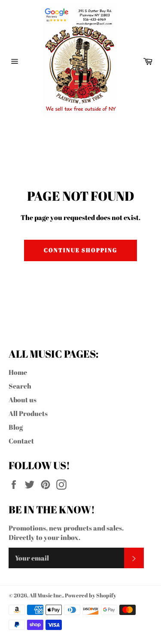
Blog (16, 427)
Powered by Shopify (90, 595)
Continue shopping (80, 250)
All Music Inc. (46, 595)
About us (22, 399)
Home (18, 372)
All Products (28, 413)
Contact (21, 441)
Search (20, 386)
